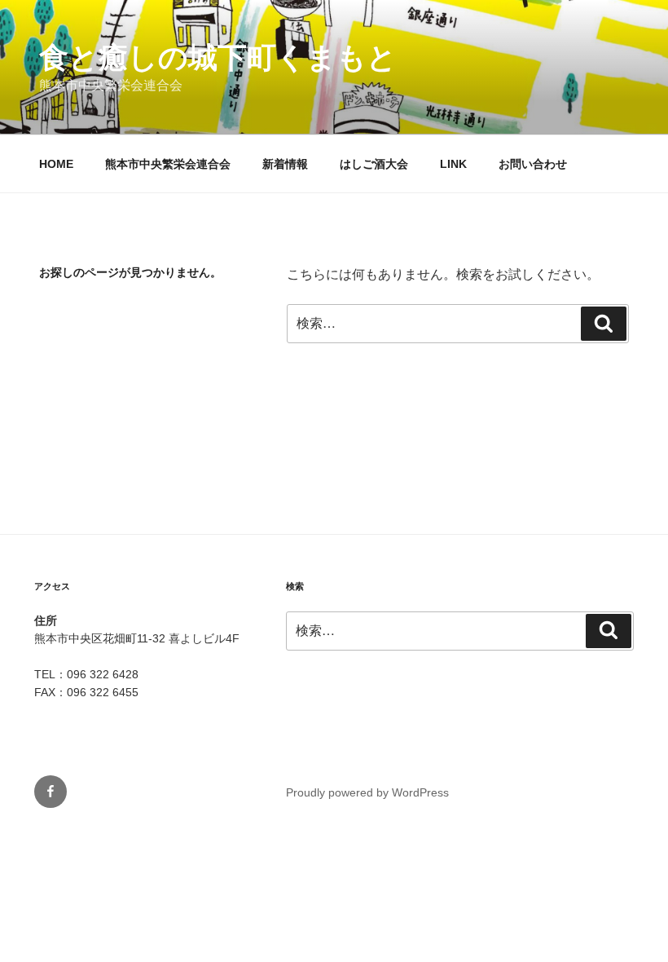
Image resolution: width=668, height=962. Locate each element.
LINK (453, 163)
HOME (56, 163)
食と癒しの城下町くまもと (218, 57)
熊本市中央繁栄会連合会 (168, 163)
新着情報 (285, 163)
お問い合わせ (533, 163)
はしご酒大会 (374, 163)
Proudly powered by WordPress (367, 792)
